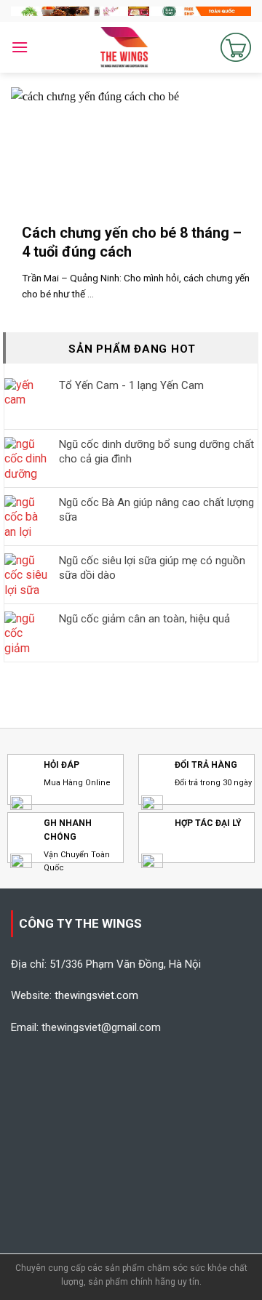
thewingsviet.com (96, 995)
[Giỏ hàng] (236, 47)
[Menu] (19, 47)
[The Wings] (124, 47)
